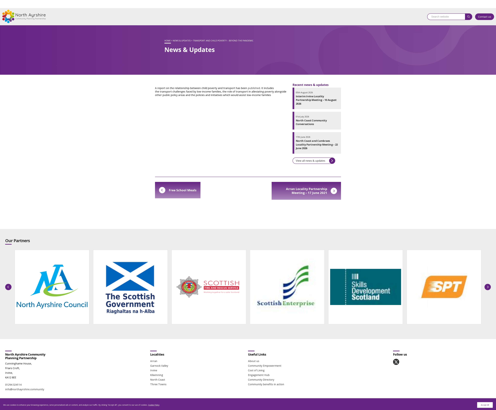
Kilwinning (156, 375)
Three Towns (158, 384)
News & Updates (182, 40)
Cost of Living (256, 370)
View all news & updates (310, 160)
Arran (153, 361)
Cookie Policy (153, 405)
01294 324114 (13, 384)
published (254, 88)
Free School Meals (182, 190)
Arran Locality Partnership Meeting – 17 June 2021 (306, 191)
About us (253, 361)
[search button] (468, 16)
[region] (248, 404)
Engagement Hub (259, 375)
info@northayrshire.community (24, 389)
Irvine (153, 370)
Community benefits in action (266, 384)
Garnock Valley (159, 365)
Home (167, 40)
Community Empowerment (264, 365)
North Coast (157, 379)
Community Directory (261, 379)
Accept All (485, 405)
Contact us (484, 16)
